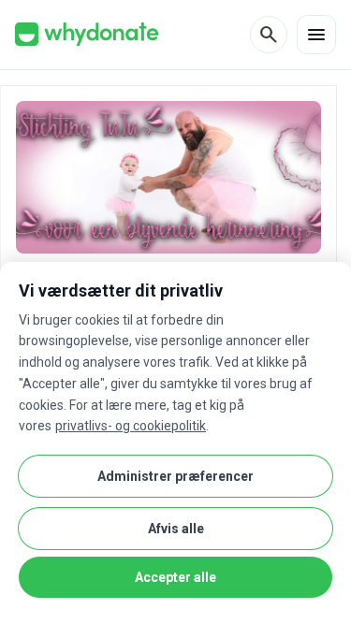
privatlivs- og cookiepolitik (130, 425)
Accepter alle (175, 577)
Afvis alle (176, 528)
